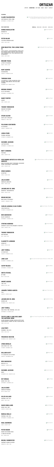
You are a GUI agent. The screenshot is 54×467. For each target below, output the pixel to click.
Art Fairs (38, 7)
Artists (26, 7)
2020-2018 (50, 27)
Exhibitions (32, 7)
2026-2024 (39, 27)
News (42, 7)
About (46, 7)
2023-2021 (44, 27)
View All (34, 27)
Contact (51, 7)
